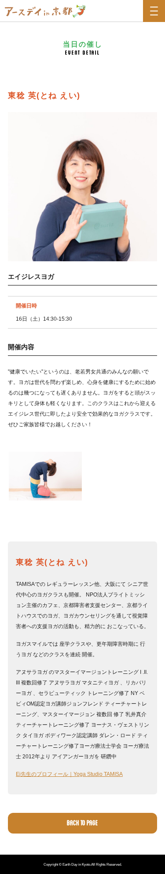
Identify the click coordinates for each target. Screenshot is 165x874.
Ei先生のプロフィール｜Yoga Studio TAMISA (69, 774)
